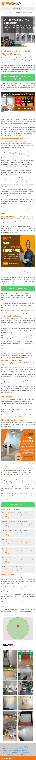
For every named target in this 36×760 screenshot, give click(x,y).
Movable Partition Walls (8, 586)
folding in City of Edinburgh (10, 355)
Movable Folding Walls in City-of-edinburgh (15, 750)
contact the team (18, 288)
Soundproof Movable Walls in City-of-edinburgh (16, 752)
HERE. (20, 417)
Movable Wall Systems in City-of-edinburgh (15, 745)
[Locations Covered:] (2, 2)
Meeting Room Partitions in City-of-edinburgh (15, 747)
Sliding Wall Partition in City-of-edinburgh (14, 748)
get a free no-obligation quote (18, 77)
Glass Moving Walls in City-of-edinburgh (14, 754)
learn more (18, 505)
